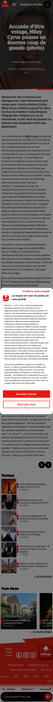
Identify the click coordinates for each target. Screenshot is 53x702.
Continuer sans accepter (36, 291)
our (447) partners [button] (18, 305)
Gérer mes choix (26, 404)
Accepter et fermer (26, 394)
